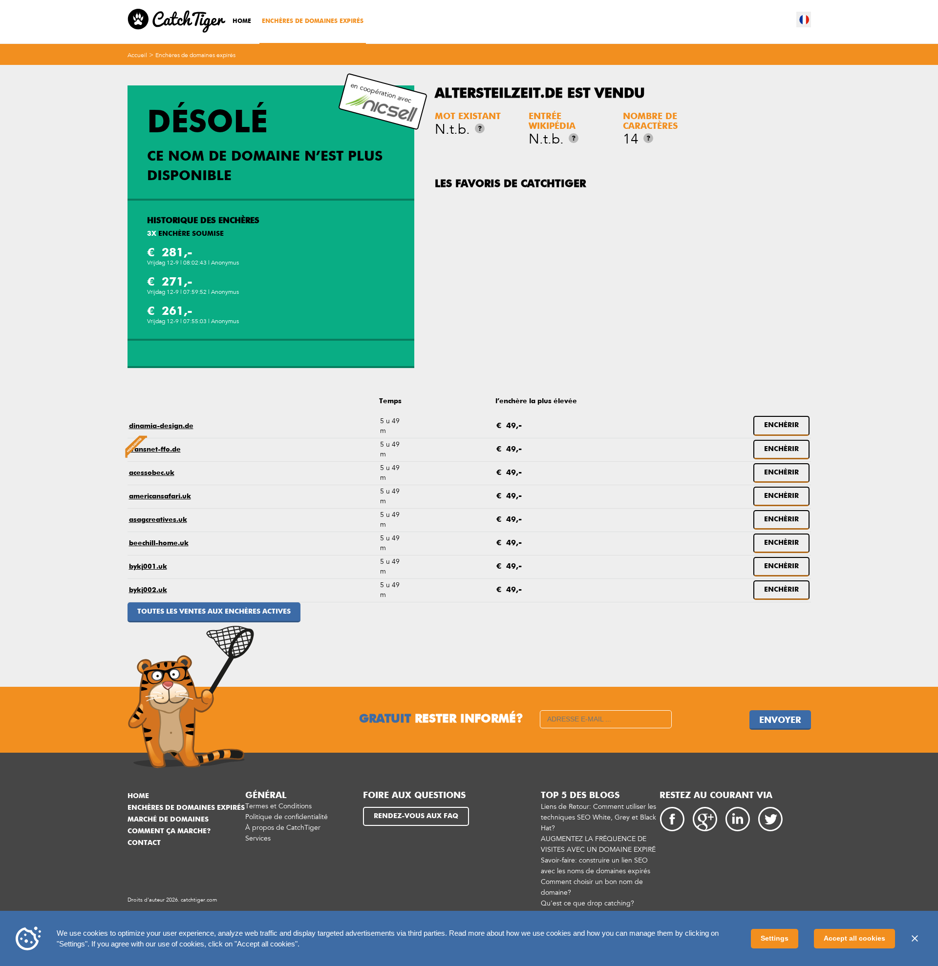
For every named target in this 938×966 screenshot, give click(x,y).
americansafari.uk (160, 496)
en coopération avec (381, 93)
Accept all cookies (854, 938)
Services (258, 838)
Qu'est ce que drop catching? (587, 903)
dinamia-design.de (161, 426)
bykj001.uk (148, 566)
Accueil (137, 55)
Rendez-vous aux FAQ (416, 816)
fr (804, 19)
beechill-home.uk (159, 543)
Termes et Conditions (278, 806)
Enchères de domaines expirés (312, 21)
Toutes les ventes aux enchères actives (214, 611)
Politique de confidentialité (286, 817)
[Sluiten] (914, 938)
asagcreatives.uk (158, 519)
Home (242, 21)
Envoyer (780, 720)
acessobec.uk (151, 473)
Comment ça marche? (169, 831)
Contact (144, 843)
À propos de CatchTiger (282, 827)
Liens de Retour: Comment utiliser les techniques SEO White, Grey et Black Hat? (598, 817)
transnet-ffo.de (155, 449)
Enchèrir (781, 425)
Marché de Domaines (168, 819)
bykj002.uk (148, 590)
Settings (775, 938)
